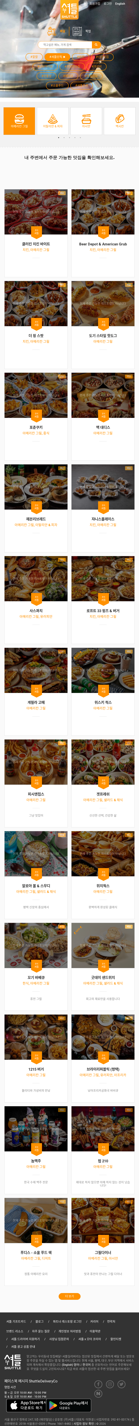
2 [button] (64, 137)
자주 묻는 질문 (41, 1331)
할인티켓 (115, 1339)
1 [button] (58, 137)
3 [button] (69, 137)
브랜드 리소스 (14, 1331)
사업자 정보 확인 (83, 1423)
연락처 (111, 1321)
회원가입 (94, 3)
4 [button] (75, 137)
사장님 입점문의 (59, 1339)
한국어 (87, 1365)
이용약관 (95, 1331)
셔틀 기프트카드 (16, 1321)
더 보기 (69, 1296)
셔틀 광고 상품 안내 (23, 1346)
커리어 (94, 1321)
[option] (19, 121)
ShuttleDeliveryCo (43, 1381)
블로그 (39, 1321)
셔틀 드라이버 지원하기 (25, 1339)
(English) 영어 (70, 1365)
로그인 (108, 3)
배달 (62, 31)
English (120, 3)
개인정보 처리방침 (69, 1331)
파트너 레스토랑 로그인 (67, 1321)
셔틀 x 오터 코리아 (89, 1339)
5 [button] (80, 137)
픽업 (88, 31)
